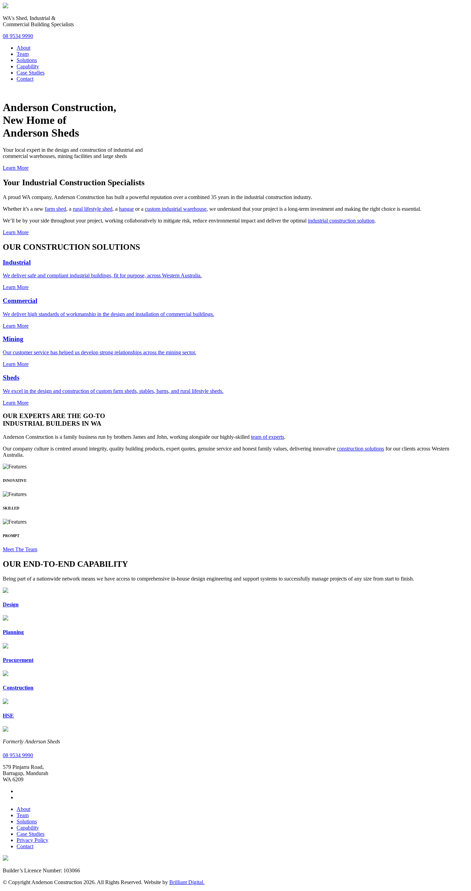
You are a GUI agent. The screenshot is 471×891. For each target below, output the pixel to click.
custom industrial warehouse (176, 209)
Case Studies (30, 73)
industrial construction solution (341, 221)
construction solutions (360, 449)
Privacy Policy (32, 840)
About (23, 48)
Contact (25, 79)
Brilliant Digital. (186, 882)
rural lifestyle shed (92, 209)
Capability (28, 66)
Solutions (27, 60)
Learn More (16, 168)
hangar (126, 209)
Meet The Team (20, 549)
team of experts (267, 437)
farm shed (55, 209)
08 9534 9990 (18, 36)
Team (23, 54)
